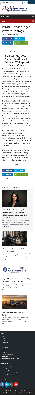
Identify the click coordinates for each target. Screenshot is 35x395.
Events (3, 338)
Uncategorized (13, 179)
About (3, 336)
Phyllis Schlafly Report (8, 367)
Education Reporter (7, 374)
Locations (4, 352)
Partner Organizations (8, 354)
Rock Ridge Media (27, 392)
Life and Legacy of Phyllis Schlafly (11, 358)
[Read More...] (5, 226)
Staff (3, 350)
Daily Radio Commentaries (9, 371)
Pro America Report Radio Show (10, 373)
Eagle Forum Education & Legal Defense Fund (19, 391)
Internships (5, 356)
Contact (4, 340)
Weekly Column (6, 369)
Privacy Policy (5, 342)
